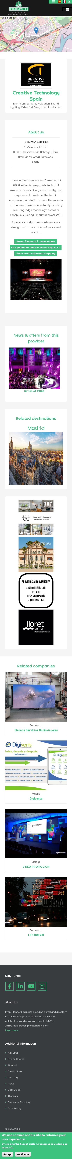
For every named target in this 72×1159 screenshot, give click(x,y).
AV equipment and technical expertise (35, 247)
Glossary (13, 1096)
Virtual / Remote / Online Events (35, 241)
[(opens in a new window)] (36, 534)
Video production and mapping (36, 253)
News (11, 1083)
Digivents (36, 798)
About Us (13, 1053)
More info (7, 1147)
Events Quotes (16, 1059)
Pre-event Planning (19, 1102)
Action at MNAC (34, 391)
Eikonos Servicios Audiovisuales (36, 730)
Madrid (36, 428)
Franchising (14, 1108)
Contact (12, 1065)
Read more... (12, 1030)
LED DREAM (36, 935)
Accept (7, 1154)
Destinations (15, 1071)
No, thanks (22, 1154)
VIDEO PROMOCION (36, 866)
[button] (36, 30)
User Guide (14, 1090)
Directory (13, 1077)
